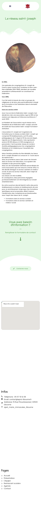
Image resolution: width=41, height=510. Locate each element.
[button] (10, 6)
